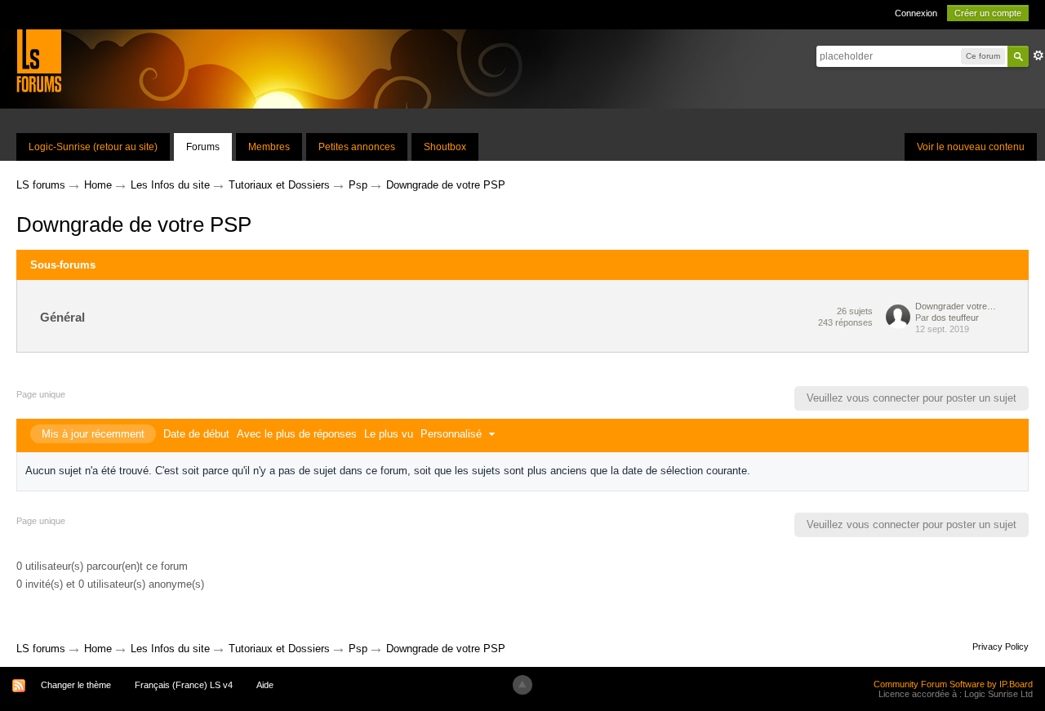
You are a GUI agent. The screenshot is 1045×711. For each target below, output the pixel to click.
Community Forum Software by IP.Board (953, 684)
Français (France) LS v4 (184, 685)
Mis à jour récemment (93, 434)
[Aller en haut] (522, 685)
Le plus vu (388, 434)
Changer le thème (76, 685)
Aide (264, 685)
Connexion (916, 13)
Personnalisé (452, 434)
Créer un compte (987, 13)
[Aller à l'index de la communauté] (38, 60)
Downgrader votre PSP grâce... (955, 306)
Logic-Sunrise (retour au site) (93, 147)
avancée (1038, 55)
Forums (203, 147)
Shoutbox (445, 147)
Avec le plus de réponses (297, 434)
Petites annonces (356, 147)
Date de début (196, 434)
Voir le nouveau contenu (971, 147)
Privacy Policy (1000, 646)
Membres (269, 147)
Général (62, 317)
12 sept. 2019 (942, 329)
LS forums (40, 648)
